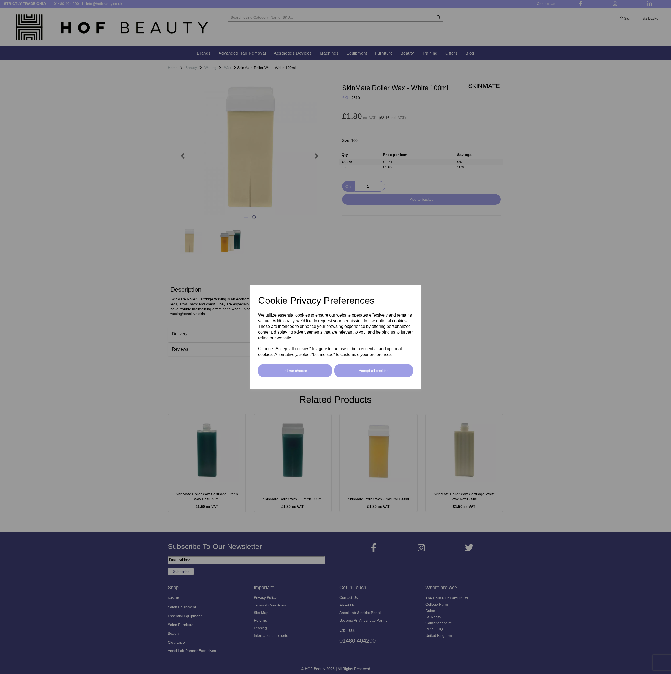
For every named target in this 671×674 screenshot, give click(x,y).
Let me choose (295, 370)
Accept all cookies (373, 370)
